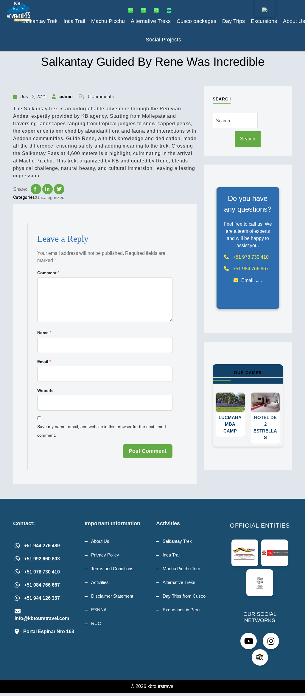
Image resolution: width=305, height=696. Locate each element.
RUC (96, 623)
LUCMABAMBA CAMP (238, 424)
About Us (294, 21)
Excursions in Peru (181, 609)
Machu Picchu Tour (181, 568)
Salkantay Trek (39, 21)
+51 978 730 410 (42, 571)
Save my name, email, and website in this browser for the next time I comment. (101, 431)
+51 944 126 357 (42, 598)
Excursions (264, 21)
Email (44, 361)
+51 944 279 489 (42, 545)
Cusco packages (196, 21)
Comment (48, 272)
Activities (100, 582)
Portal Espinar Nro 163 (48, 631)
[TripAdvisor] (170, 10)
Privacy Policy (105, 554)
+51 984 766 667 (42, 585)
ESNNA (99, 609)
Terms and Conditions (112, 568)
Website (45, 390)
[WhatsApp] (132, 10)
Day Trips (233, 21)
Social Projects (163, 40)
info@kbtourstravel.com (42, 618)
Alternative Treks (151, 21)
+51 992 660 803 (42, 558)
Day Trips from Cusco (184, 596)
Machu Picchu (108, 21)
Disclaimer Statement (112, 596)
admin (65, 96)
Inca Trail (74, 21)
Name (44, 332)
